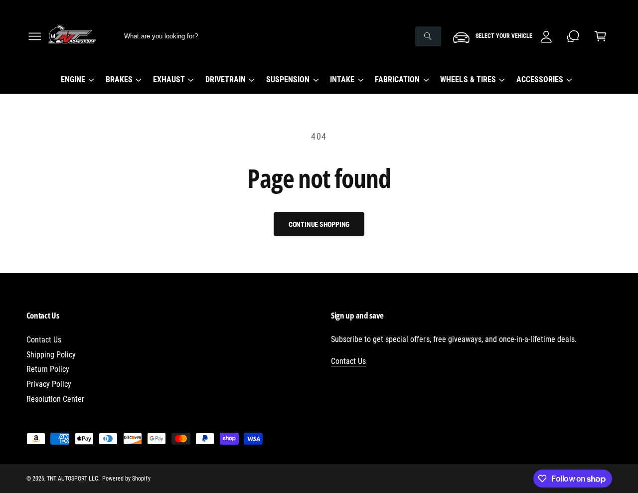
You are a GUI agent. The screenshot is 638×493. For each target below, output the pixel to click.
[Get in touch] (573, 36)
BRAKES (119, 79)
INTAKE (342, 79)
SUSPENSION (288, 79)
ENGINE (73, 79)
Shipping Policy (51, 354)
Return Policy (47, 369)
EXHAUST (169, 79)
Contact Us (43, 339)
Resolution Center (55, 399)
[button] (34, 36)
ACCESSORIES (539, 79)
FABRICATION (397, 79)
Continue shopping (319, 224)
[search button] (428, 36)
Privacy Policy (48, 384)
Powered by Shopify (126, 478)
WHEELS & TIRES (467, 79)
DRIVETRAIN (225, 79)
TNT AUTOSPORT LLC (72, 478)
